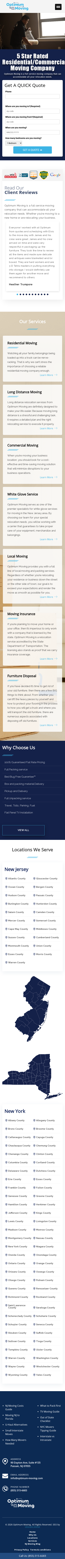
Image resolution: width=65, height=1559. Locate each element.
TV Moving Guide (49, 1411)
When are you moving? (16, 127)
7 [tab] (35, 294)
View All (23, 830)
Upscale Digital (32, 1526)
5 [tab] (29, 294)
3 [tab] (23, 294)
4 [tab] (26, 294)
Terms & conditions (40, 1550)
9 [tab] (41, 294)
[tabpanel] (32, 256)
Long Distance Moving (24, 392)
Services (32, 1541)
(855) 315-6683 (19, 1490)
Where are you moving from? (24, 117)
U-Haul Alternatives (16, 1424)
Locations (32, 1538)
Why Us (32, 1535)
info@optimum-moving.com (27, 1478)
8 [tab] (38, 294)
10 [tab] (44, 294)
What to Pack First (50, 1405)
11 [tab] (47, 294)
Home (32, 1532)
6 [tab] (32, 294)
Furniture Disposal (21, 676)
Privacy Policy (21, 1550)
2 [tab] (20, 294)
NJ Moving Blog (32, 1544)
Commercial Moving (22, 445)
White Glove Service (22, 494)
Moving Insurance (21, 613)
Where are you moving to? (22, 106)
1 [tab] (17, 294)
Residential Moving (22, 343)
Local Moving (17, 556)
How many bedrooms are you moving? (23, 138)
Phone (8, 91)
